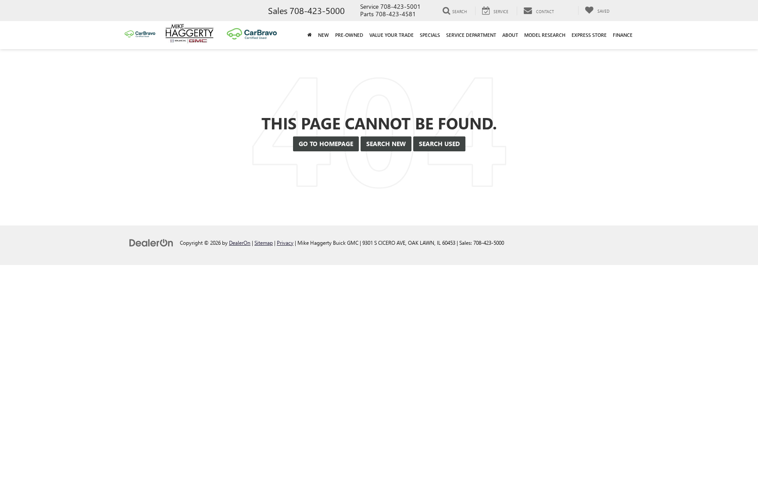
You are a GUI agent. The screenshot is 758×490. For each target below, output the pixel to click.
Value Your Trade (391, 35)
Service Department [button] (471, 35)
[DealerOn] (151, 242)
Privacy (285, 242)
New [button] (323, 35)
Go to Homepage (326, 143)
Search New (386, 143)
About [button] (510, 35)
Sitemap (263, 242)
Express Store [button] (589, 35)
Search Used (439, 143)
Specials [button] (430, 35)
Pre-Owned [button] (349, 35)
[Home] (309, 35)
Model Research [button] (544, 35)
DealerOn (239, 242)
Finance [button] (623, 35)
